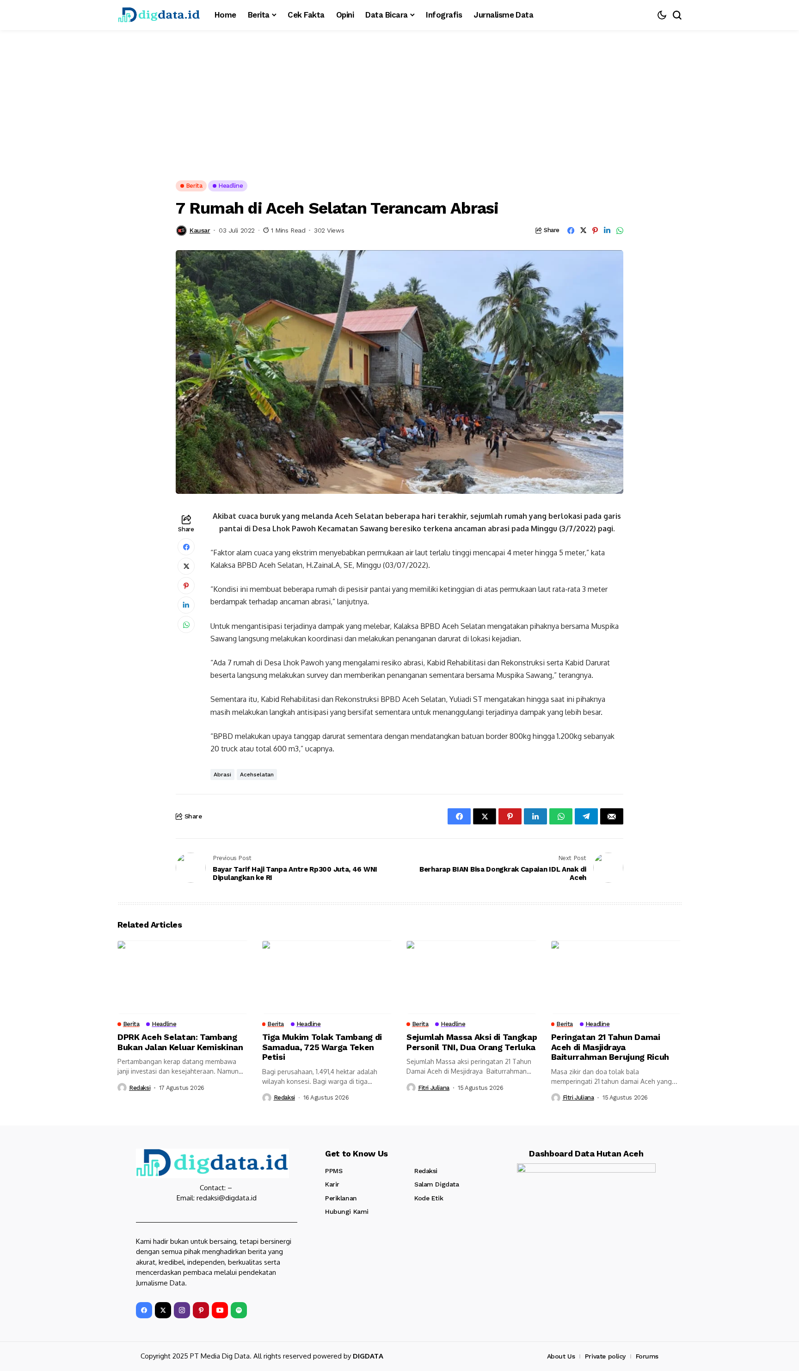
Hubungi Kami (347, 1211)
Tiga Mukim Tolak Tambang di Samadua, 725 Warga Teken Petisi (322, 1047)
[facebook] (144, 1310)
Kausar (200, 230)
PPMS (333, 1170)
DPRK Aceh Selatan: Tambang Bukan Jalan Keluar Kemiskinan (180, 1042)
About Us (561, 1356)
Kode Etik (428, 1198)
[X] (163, 1310)
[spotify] (239, 1310)
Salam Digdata (436, 1184)
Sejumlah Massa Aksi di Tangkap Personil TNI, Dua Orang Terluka (471, 1042)
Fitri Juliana (433, 1087)
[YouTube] (220, 1310)
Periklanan (341, 1198)
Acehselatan (257, 774)
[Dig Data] (159, 15)
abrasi (222, 774)
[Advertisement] (399, 99)
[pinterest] (201, 1310)
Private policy (605, 1356)
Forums (647, 1356)
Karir (332, 1184)
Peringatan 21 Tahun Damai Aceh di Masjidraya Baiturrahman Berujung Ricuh (610, 1047)
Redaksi (139, 1087)
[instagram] (182, 1310)
